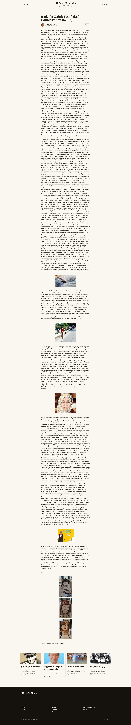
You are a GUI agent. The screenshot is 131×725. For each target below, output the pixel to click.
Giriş (53, 712)
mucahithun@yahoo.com (89, 707)
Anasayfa (54, 707)
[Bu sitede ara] (106, 4)
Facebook (85, 709)
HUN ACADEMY (65, 3)
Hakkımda (54, 709)
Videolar (22, 707)
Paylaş (87, 25)
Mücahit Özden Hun (50, 24)
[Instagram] (27, 4)
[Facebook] (25, 4)
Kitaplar (22, 709)
